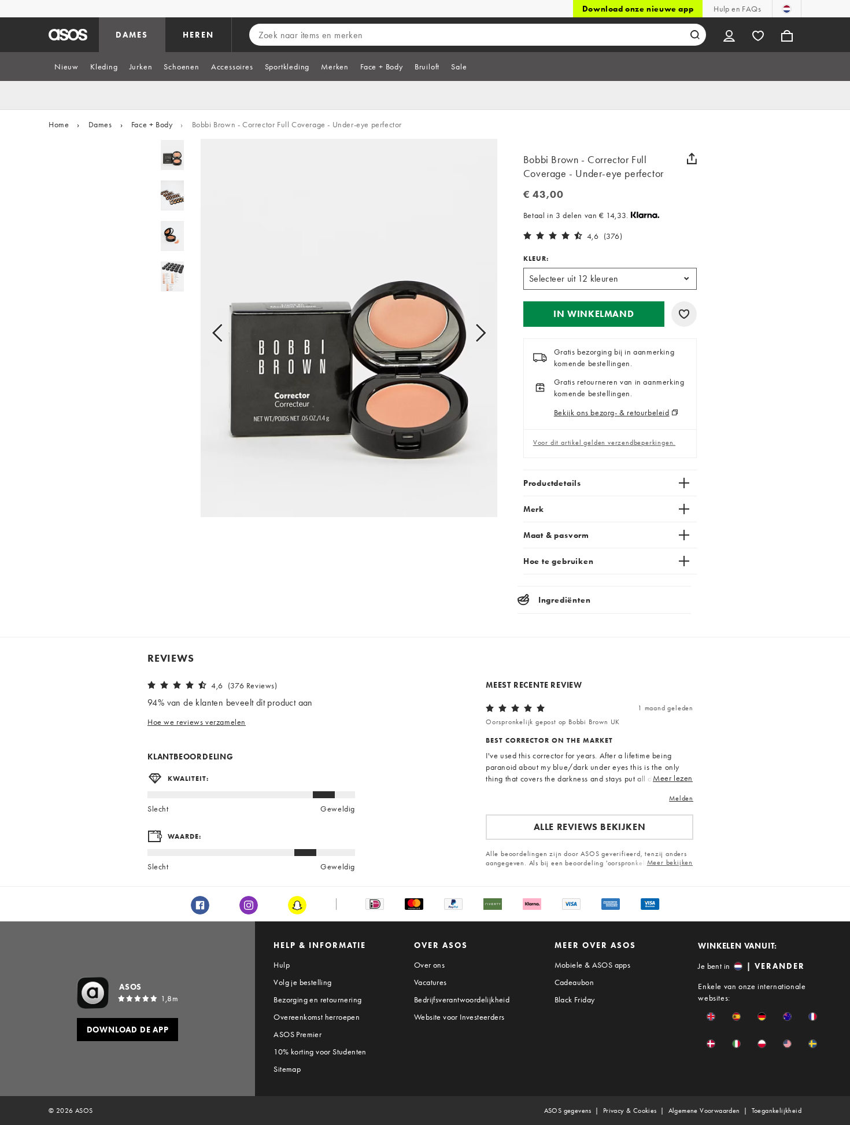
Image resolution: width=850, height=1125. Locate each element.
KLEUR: (536, 258)
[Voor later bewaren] (684, 314)
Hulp (282, 965)
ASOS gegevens (568, 1110)
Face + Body (152, 124)
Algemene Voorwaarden (704, 1110)
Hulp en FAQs (737, 8)
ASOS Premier (297, 1034)
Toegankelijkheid (776, 1110)
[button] (593, 314)
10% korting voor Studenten (320, 1051)
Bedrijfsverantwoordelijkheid (461, 999)
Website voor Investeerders (459, 1017)
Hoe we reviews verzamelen (196, 722)
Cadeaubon (574, 982)
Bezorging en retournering (317, 999)
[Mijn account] (729, 34)
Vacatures (430, 982)
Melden (681, 798)
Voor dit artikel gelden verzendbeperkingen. (604, 442)
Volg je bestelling (302, 982)
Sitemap (287, 1069)
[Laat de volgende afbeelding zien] (467, 333)
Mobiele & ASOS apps (593, 965)
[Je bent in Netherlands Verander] (787, 8)
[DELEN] (692, 158)
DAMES (132, 34)
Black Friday (575, 999)
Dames (100, 124)
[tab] (66, 66)
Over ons (429, 965)
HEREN (198, 34)
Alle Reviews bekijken (590, 827)
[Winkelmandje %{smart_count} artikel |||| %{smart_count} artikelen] (787, 34)
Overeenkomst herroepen (317, 1017)
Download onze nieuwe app (637, 8)
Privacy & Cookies (630, 1110)
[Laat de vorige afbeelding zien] (230, 333)
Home (59, 124)
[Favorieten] (758, 34)
